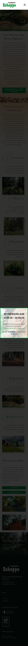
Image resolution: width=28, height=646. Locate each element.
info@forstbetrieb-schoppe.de (14, 328)
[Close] (26, 310)
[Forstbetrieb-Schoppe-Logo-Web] (9, 2)
